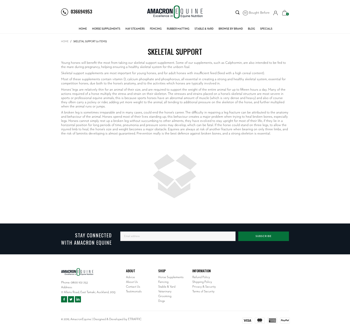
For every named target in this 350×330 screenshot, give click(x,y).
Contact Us (133, 286)
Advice (130, 277)
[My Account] (275, 13)
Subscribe (264, 236)
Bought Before (257, 12)
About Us (132, 282)
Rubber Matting (178, 28)
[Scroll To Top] (340, 301)
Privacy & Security (204, 286)
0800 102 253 (79, 282)
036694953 (81, 11)
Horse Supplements (106, 28)
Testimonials (134, 291)
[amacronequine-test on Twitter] (71, 299)
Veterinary (165, 291)
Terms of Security (203, 291)
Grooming (164, 296)
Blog (251, 28)
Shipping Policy (202, 282)
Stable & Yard (204, 28)
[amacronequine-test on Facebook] (64, 299)
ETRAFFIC (134, 319)
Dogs (161, 301)
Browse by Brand (231, 28)
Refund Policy (201, 277)
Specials (266, 28)
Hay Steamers (135, 28)
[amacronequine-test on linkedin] (78, 299)
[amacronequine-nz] (175, 11)
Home (83, 28)
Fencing (156, 28)
